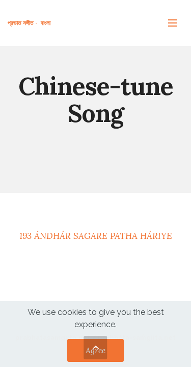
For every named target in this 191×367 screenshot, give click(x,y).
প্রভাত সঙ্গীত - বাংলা (29, 23)
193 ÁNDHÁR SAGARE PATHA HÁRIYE (95, 235)
